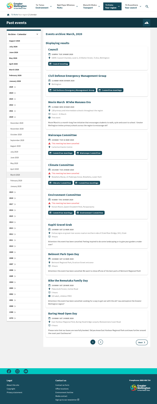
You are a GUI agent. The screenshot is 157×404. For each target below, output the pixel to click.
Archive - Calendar (17, 34)
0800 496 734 (145, 380)
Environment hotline (64, 392)
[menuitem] (44, 6)
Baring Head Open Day (62, 313)
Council (53, 49)
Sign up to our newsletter (67, 399)
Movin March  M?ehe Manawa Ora (69, 102)
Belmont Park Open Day (63, 254)
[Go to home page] (17, 5)
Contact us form (62, 385)
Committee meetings (112, 90)
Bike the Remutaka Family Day (68, 280)
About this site (13, 385)
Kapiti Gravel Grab (60, 225)
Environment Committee (64, 195)
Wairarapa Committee (62, 135)
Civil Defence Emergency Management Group (77, 76)
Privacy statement (14, 392)
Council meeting (60, 64)
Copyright (11, 388)
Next (142, 342)
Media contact (61, 396)
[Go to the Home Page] (140, 387)
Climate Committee (61, 165)
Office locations (62, 388)
